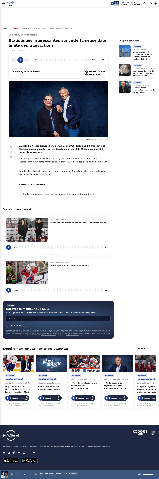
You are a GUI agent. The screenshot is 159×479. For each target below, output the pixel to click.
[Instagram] (9, 453)
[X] (29, 453)
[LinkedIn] (24, 453)
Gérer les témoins (46, 446)
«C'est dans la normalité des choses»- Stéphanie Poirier (78, 222)
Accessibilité (59, 446)
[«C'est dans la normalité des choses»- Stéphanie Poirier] (27, 230)
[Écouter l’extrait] (20, 60)
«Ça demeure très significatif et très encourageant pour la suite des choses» (115, 386)
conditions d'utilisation (72, 335)
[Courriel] (11, 157)
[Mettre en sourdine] (139, 474)
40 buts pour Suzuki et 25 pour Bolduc (69, 265)
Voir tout (141, 349)
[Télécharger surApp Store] (11, 461)
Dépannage (33, 446)
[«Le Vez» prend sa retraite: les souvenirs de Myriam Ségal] (125, 87)
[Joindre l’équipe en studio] (144, 3)
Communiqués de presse (74, 446)
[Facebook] (11, 146)
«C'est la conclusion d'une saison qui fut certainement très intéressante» (84, 386)
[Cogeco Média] (140, 434)
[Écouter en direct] (112, 3)
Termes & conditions (11, 446)
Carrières (89, 446)
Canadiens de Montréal (14, 379)
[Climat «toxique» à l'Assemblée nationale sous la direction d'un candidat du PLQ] (125, 51)
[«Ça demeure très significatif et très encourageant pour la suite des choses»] (117, 363)
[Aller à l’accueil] (10, 5)
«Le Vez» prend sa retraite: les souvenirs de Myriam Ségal (144, 90)
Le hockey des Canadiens (26, 71)
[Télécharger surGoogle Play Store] (29, 461)
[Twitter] (11, 152)
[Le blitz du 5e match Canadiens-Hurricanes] (51, 363)
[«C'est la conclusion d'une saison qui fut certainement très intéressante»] (84, 363)
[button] (12, 474)
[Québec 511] (153, 435)
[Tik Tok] (14, 453)
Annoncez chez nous (102, 446)
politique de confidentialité (48, 335)
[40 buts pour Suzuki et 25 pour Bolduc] (27, 272)
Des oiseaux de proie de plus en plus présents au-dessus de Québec (144, 73)
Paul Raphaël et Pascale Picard (133, 4)
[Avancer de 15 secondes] (26, 60)
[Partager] (102, 60)
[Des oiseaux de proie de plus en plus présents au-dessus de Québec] (125, 70)
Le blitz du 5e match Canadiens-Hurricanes (49, 387)
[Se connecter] (155, 3)
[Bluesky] (19, 453)
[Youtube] (34, 453)
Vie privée (24, 446)
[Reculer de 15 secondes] (14, 60)
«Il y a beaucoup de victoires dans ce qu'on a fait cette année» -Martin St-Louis (18, 389)
